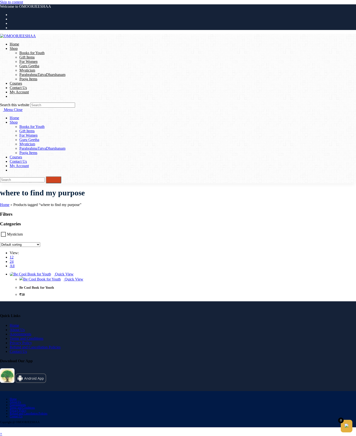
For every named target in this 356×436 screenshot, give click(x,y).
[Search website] (11, 96)
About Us (17, 330)
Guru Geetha (29, 140)
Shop (14, 122)
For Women (28, 135)
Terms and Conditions (26, 338)
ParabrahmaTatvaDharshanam (42, 148)
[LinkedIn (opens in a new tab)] (11, 28)
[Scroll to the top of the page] (1, 429)
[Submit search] (53, 179)
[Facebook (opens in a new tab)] (11, 19)
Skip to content (11, 2)
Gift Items (27, 131)
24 (12, 261)
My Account (19, 166)
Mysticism (27, 144)
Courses (16, 157)
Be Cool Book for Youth (36, 287)
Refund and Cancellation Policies (35, 347)
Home (14, 118)
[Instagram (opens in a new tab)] (11, 23)
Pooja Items (28, 153)
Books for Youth (32, 127)
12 (12, 257)
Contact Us (18, 161)
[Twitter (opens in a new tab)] (11, 15)
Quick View (64, 274)
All (12, 266)
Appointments (20, 334)
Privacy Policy (21, 343)
